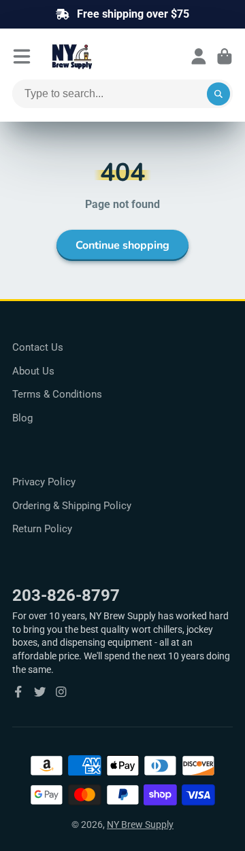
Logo (104, 56)
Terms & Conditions (57, 394)
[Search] (218, 93)
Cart (224, 56)
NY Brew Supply (140, 824)
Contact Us (37, 347)
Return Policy (42, 529)
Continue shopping (122, 245)
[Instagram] (61, 692)
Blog (22, 418)
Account (199, 56)
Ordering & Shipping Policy (71, 506)
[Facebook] (18, 692)
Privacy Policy (44, 482)
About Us (33, 371)
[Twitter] (40, 692)
